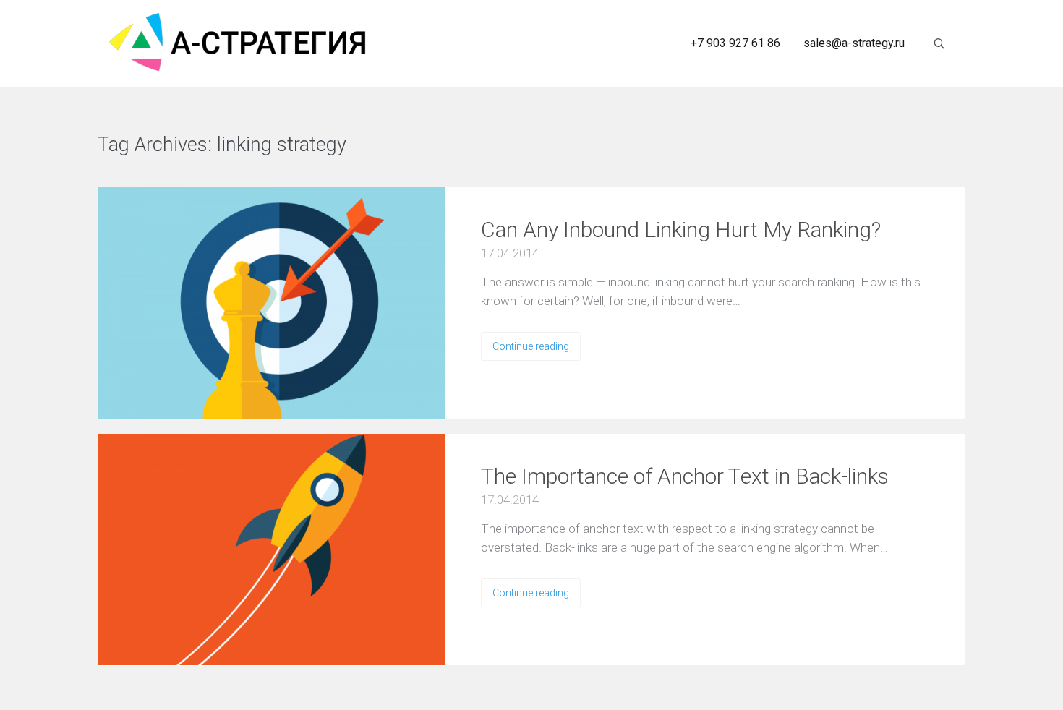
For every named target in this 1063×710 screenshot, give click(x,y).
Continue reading (530, 346)
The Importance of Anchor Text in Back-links (685, 476)
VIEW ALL (390, 145)
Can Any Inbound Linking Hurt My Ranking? (681, 229)
